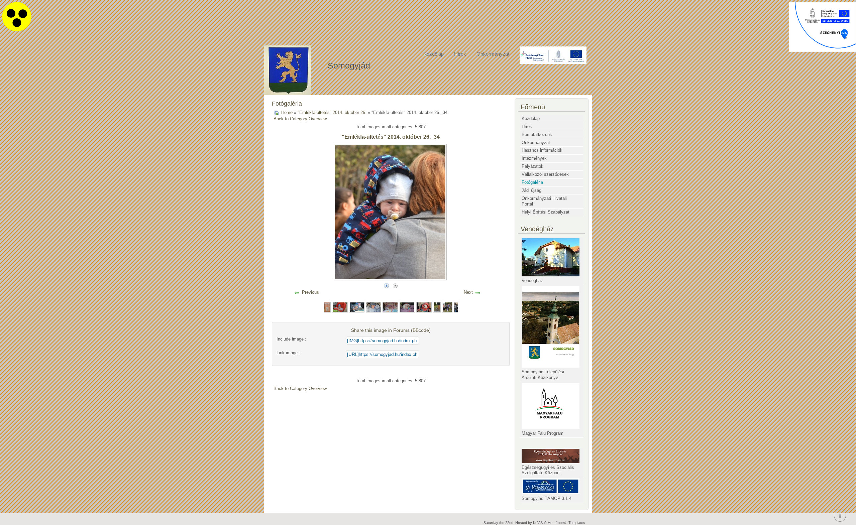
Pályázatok (532, 166)
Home (287, 112)
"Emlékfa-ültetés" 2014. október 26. (332, 112)
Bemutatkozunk (537, 134)
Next (468, 292)
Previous (310, 292)
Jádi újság (531, 190)
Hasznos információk (542, 150)
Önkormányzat (492, 54)
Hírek (460, 54)
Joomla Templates (570, 523)
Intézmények (534, 158)
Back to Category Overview (300, 118)
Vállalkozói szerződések (545, 174)
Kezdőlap (433, 54)
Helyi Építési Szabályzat (545, 212)
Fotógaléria (532, 182)
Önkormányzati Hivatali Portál (544, 201)
